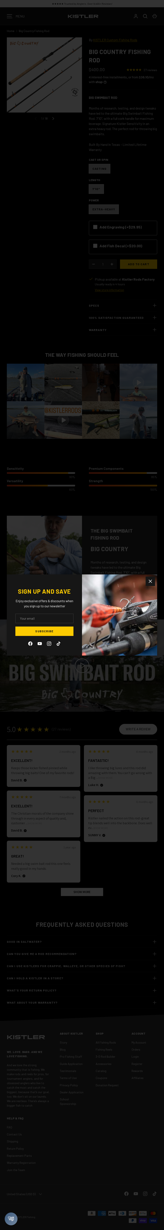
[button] (11, 1218)
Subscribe (44, 631)
